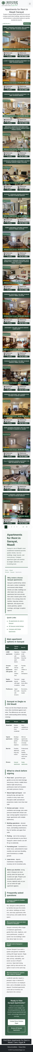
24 (23, 527)
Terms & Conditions (12, 1047)
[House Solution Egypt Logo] (10, 3)
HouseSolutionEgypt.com (18, 1049)
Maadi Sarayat (13, 49)
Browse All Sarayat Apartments (16, 1029)
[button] (29, 44)
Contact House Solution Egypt (16, 1022)
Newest (27, 23)
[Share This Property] (29, 41)
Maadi (7, 49)
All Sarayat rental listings (16, 626)
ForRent (9, 56)
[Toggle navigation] (30, 3)
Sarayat (12, 572)
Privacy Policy (22, 1047)
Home (6, 570)
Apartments (6, 34)
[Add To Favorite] (29, 38)
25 (26, 527)
